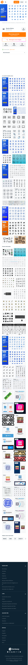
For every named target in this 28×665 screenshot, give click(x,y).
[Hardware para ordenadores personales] (8, 297)
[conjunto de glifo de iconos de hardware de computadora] (8, 417)
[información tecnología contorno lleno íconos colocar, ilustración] (8, 358)
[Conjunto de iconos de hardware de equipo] (7, 110)
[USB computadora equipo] (18, 369)
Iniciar (22, 2)
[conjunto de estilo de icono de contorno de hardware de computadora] (7, 369)
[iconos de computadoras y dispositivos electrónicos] (8, 219)
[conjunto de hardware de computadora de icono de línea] (8, 495)
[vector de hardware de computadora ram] (8, 532)
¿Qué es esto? (12, 49)
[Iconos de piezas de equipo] (9, 186)
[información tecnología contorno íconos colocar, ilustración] (8, 381)
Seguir (23, 29)
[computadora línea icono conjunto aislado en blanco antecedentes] (8, 348)
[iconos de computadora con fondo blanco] (7, 141)
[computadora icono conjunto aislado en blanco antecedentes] (8, 338)
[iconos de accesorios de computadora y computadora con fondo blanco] (8, 242)
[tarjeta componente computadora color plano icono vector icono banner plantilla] (8, 640)
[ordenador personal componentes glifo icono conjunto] (8, 441)
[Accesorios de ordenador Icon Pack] (8, 288)
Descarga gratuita (14, 34)
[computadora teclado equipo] (8, 429)
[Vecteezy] (2, 2)
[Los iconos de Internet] (9, 151)
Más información (6, 52)
